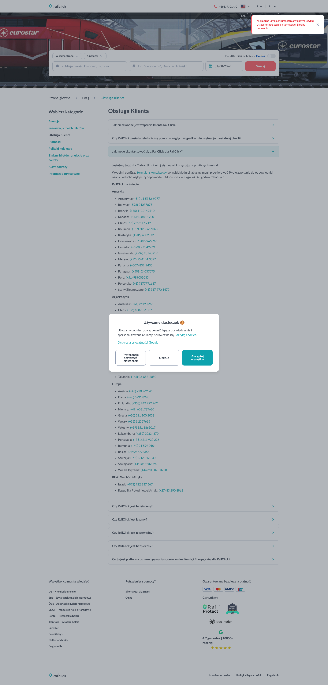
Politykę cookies (185, 335)
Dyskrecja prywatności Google (138, 342)
